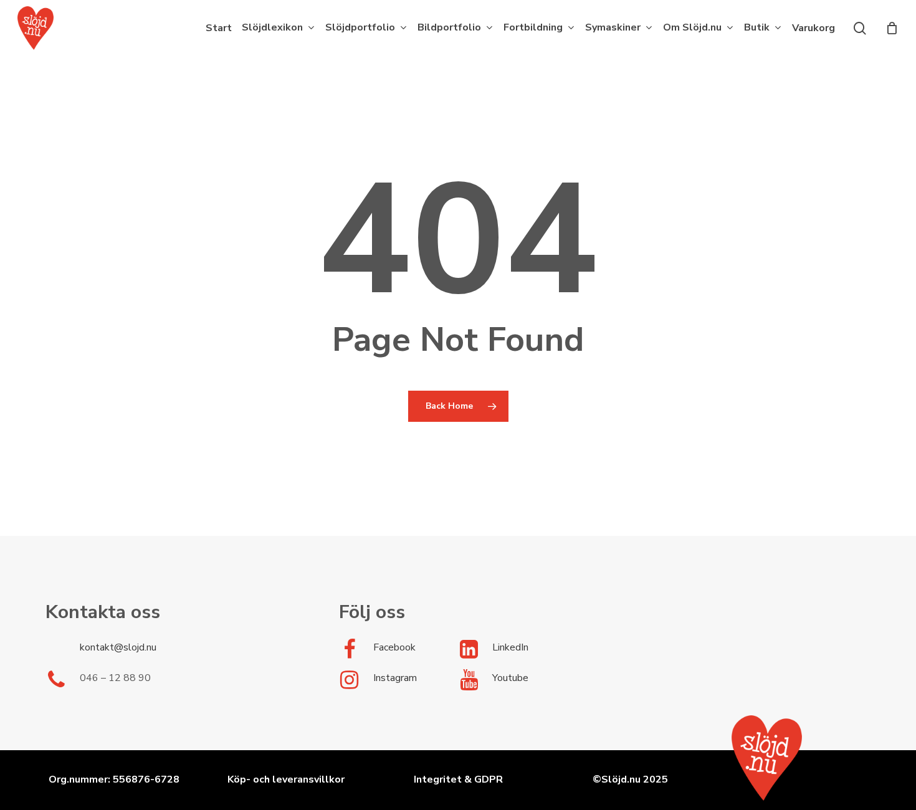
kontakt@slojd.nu (118, 647)
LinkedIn (510, 647)
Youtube (510, 678)
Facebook (394, 647)
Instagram (395, 678)
